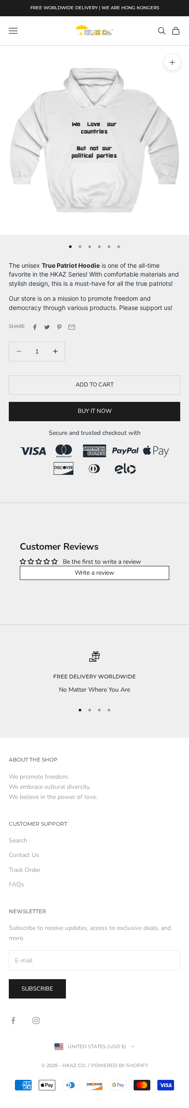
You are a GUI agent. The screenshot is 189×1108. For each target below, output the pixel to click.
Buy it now (95, 411)
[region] (94, 673)
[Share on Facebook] (34, 327)
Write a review (94, 573)
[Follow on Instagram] (36, 1020)
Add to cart (95, 385)
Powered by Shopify (119, 1065)
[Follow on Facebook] (13, 1020)
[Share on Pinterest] (59, 327)
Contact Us (24, 855)
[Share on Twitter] (47, 327)
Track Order (24, 870)
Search (18, 840)
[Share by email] (71, 327)
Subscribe (37, 989)
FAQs (16, 884)
